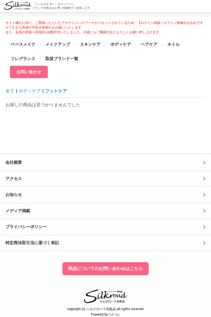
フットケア (56, 91)
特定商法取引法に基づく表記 (32, 242)
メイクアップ (57, 44)
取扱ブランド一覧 (61, 58)
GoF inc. (114, 314)
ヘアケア (149, 44)
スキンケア (90, 44)
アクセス (13, 178)
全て (9, 91)
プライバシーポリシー (26, 226)
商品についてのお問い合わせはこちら (105, 268)
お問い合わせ (28, 71)
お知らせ (13, 194)
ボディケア (120, 44)
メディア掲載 (17, 210)
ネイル (173, 44)
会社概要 (13, 162)
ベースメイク (23, 44)
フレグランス (23, 58)
